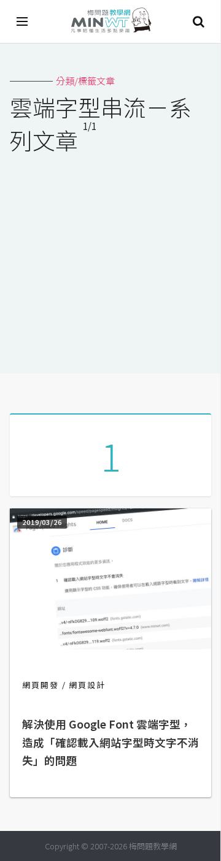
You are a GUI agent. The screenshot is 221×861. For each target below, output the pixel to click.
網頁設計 (87, 685)
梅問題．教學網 (110, 22)
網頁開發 (40, 685)
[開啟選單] (23, 21)
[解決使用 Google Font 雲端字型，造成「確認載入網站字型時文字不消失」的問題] (110, 645)
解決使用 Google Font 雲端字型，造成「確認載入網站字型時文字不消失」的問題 (110, 742)
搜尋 (198, 21)
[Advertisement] (110, 256)
